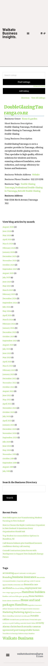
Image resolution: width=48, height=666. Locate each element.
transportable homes (29, 630)
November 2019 (9, 454)
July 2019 (6, 471)
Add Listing (24, 91)
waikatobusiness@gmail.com (30, 655)
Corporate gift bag (23, 581)
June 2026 (7, 231)
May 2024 (7, 311)
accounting (8, 573)
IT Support (24, 609)
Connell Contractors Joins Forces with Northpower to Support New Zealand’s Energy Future (23, 553)
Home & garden (29, 119)
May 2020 (7, 450)
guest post (17, 592)
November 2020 (10, 433)
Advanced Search (39, 86)
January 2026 (9, 252)
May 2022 (7, 400)
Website (36, 174)
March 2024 (8, 319)
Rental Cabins (31, 623)
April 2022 (7, 404)
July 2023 (6, 349)
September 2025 (10, 269)
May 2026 (7, 235)
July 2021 (6, 416)
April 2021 (7, 421)
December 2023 (9, 332)
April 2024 (7, 315)
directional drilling (18, 588)
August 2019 (8, 467)
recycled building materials (17, 623)
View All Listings (38, 98)
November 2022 (10, 383)
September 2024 (10, 303)
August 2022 (8, 391)
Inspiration (31, 605)
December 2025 (9, 256)
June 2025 (7, 282)
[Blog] (45, 33)
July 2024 (7, 307)
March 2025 (8, 290)
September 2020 (10, 437)
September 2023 (10, 341)
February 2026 (9, 248)
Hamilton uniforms (9, 596)
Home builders (36, 596)
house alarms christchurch (11, 600)
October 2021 (8, 412)
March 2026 (8, 244)
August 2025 (8, 273)
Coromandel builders (9, 581)
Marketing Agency (23, 612)
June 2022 (7, 395)
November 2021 (9, 408)
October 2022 (9, 387)
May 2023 (7, 357)
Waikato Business (18, 638)
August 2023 (8, 345)
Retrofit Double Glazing (29, 191)
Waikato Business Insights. (9, 33)
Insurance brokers (14, 609)
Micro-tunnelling (8, 616)
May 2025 (7, 286)
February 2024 (9, 324)
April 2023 (7, 362)
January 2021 (8, 425)
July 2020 (7, 442)
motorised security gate (22, 616)
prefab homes (24, 619)
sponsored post (10, 630)
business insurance (24, 577)
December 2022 (9, 378)
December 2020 (9, 429)
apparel (16, 573)
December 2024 (9, 298)
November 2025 (9, 260)
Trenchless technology (10, 633)
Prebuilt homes (14, 619)
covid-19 (32, 581)
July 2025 (6, 277)
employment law (33, 588)
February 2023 (9, 370)
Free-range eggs (8, 592)
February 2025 (9, 294)
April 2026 (7, 239)
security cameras (32, 626)
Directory (25, 98)
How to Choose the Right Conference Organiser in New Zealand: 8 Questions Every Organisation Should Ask (24, 528)
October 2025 (8, 265)
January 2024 (9, 328)
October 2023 (8, 336)
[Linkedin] (41, 33)
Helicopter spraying (21, 596)
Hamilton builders (33, 592)
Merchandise (36, 612)
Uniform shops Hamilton (26, 633)
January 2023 (8, 374)
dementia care (18, 585)
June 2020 (7, 446)
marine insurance (34, 609)
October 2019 (8, 458)
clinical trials (41, 577)
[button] (28, 33)
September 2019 (10, 463)
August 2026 (8, 227)
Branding (7, 577)
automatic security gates (27, 573)
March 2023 (8, 366)
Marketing (8, 612)
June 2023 (7, 353)
